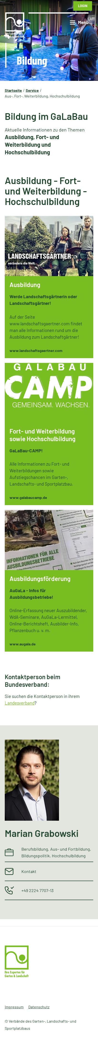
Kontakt (28, 871)
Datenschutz (38, 1007)
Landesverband (19, 703)
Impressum (14, 1007)
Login (82, 6)
